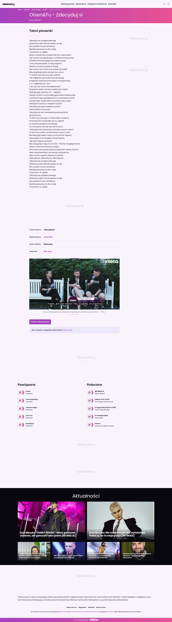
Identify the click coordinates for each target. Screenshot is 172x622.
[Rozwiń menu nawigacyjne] (168, 4)
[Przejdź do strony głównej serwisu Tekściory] (8, 4)
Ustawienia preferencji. (91, 611)
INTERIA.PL (111, 612)
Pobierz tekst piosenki (40, 322)
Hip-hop (45, 10)
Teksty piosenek (36, 10)
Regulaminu (63, 612)
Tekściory (27, 10)
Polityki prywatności (76, 612)
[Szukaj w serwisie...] (164, 4)
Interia (20, 10)
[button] (67, 4)
